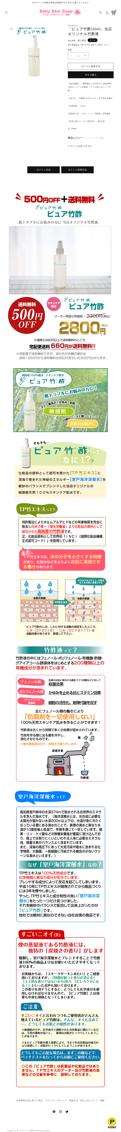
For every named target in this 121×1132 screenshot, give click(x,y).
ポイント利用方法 (77, 169)
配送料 (75, 45)
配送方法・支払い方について (83, 1100)
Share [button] (74, 128)
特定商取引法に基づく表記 (29, 1100)
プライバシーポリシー (56, 1100)
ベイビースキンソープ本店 (23, 1130)
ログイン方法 (43, 169)
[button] (6, 12)
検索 (102, 1100)
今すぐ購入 (91, 74)
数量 (70, 50)
